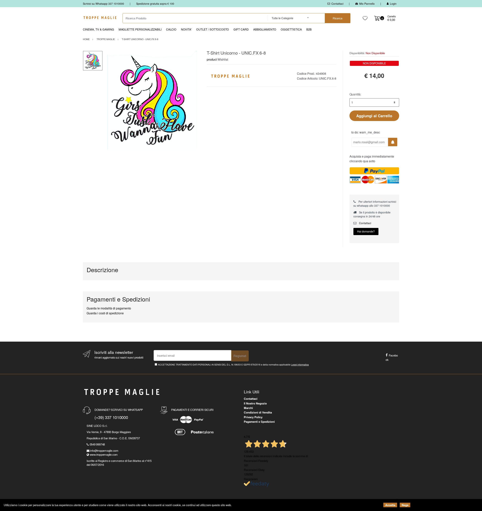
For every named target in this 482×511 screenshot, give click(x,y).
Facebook (392, 357)
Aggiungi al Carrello (374, 115)
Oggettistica (291, 29)
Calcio (171, 29)
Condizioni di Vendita (258, 412)
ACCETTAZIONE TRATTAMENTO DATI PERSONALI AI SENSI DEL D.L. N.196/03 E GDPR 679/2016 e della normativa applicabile (233, 364)
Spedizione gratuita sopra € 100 (155, 3)
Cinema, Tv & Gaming (98, 29)
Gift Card (241, 29)
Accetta (390, 505)
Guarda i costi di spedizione (105, 313)
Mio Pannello (367, 3)
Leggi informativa (300, 364)
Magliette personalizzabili (140, 29)
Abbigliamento (264, 29)
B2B (309, 29)
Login (393, 3)
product (212, 59)
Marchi (248, 408)
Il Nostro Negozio (255, 403)
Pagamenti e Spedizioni (259, 422)
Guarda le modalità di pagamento (109, 308)
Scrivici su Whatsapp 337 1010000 (103, 3)
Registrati (239, 356)
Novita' (186, 29)
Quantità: (355, 94)
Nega (405, 505)
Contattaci (337, 3)
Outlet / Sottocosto (212, 29)
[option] (152, 100)
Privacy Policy (253, 417)
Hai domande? (366, 231)
